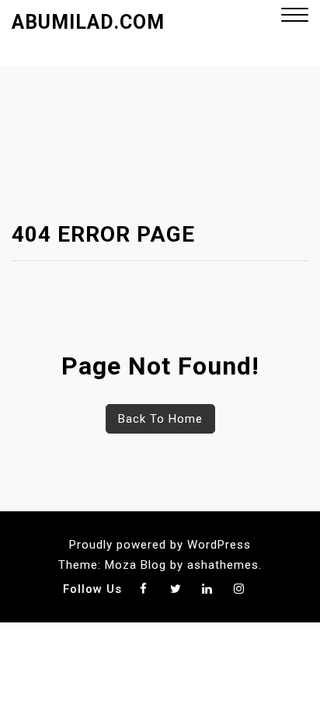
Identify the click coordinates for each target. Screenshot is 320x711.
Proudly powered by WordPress (160, 545)
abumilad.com (88, 22)
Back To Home (160, 419)
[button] (294, 16)
